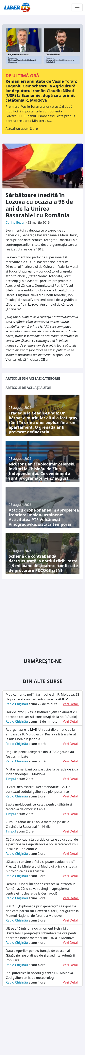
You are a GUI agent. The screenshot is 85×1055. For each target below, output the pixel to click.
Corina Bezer (16, 222)
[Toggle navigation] (77, 7)
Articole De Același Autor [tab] (28, 388)
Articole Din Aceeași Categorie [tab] (33, 378)
